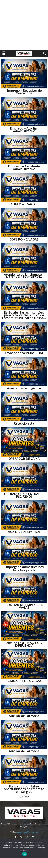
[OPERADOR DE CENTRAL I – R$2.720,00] (24, 477)
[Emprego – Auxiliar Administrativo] (24, 111)
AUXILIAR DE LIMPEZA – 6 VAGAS (24, 606)
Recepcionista (24, 423)
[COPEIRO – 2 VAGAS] (24, 222)
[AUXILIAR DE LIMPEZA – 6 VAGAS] (24, 588)
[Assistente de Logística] (24, 371)
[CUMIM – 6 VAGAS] (24, 187)
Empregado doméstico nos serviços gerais (24, 568)
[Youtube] (33, 837)
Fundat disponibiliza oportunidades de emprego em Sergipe (24, 789)
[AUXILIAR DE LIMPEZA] (24, 515)
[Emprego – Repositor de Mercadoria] (24, 73)
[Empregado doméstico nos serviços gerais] (24, 550)
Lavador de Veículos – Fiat (24, 353)
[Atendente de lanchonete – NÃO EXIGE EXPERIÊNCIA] (24, 258)
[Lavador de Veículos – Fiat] (24, 336)
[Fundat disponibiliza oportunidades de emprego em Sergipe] (24, 769)
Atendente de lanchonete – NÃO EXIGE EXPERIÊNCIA (24, 275)
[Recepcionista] (24, 406)
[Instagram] (21, 837)
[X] (27, 837)
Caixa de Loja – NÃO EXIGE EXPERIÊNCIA (24, 644)
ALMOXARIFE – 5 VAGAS (24, 680)
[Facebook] (15, 837)
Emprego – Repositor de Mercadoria (24, 91)
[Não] (45, 848)
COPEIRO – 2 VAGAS (24, 239)
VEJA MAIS (23, 797)
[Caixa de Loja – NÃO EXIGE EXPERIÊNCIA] (24, 626)
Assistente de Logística (24, 388)
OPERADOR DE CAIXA (24, 458)
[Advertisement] (24, 25)
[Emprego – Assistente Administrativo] (24, 149)
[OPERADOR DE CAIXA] (24, 442)
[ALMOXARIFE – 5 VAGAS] (24, 664)
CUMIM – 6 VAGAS (24, 204)
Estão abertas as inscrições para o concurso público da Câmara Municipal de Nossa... (24, 315)
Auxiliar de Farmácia (24, 716)
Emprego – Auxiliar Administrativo (24, 129)
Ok (25, 854)
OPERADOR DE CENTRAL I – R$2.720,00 (24, 495)
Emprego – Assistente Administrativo (24, 167)
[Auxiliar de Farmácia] (24, 699)
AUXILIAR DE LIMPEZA (24, 531)
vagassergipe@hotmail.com (27, 832)
